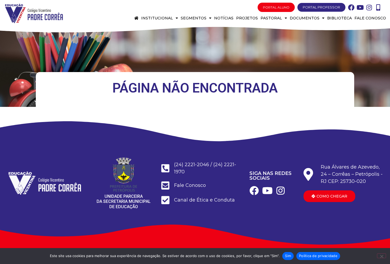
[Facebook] (351, 7)
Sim (288, 256)
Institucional (157, 18)
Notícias (223, 18)
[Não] (381, 255)
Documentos (304, 18)
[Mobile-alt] (378, 7)
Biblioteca (339, 18)
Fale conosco (370, 18)
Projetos (247, 18)
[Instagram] (369, 7)
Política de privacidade (318, 256)
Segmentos (193, 18)
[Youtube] (360, 7)
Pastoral (271, 18)
